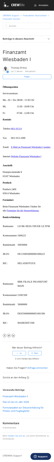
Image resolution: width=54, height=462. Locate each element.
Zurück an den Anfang (14, 377)
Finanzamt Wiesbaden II (15, 396)
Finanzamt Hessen (11, 19)
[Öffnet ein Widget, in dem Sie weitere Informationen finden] (40, 456)
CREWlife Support (11, 15)
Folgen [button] (27, 76)
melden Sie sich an (16, 436)
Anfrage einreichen (37, 367)
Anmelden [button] (43, 5)
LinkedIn (13, 335)
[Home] (14, 6)
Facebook (4, 335)
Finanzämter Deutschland (35, 15)
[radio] (19, 353)
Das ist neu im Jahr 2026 (16, 401)
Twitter (9, 335)
